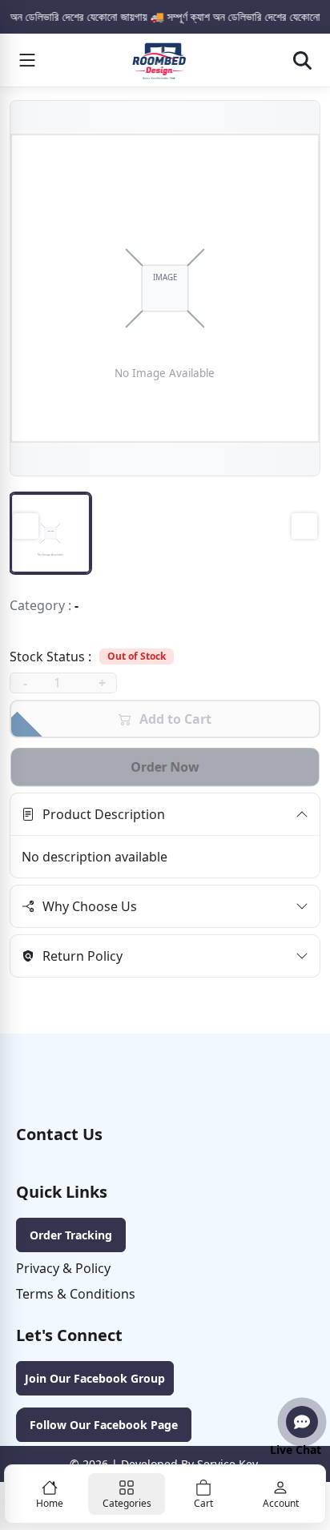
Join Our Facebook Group (95, 1378)
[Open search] (302, 60)
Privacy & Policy (63, 1268)
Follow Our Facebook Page (104, 1424)
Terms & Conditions (75, 1294)
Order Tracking (71, 1235)
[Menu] (27, 60)
